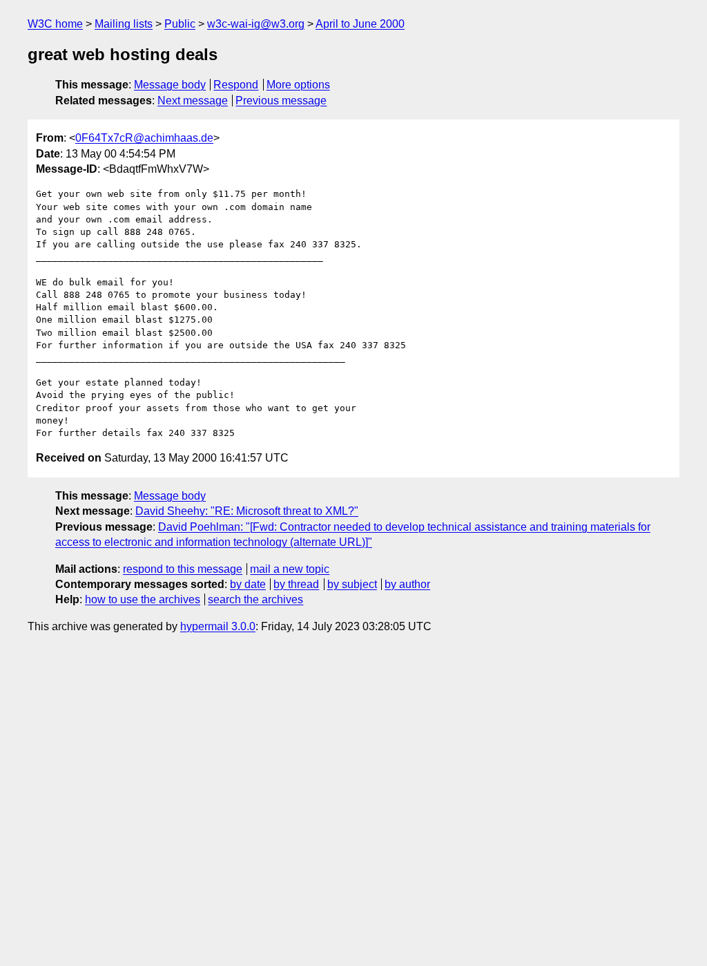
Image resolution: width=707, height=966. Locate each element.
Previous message (281, 100)
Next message (192, 100)
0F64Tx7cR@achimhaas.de (144, 138)
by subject (352, 584)
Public (179, 24)
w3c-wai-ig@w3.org (255, 24)
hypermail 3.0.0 (217, 626)
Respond (235, 85)
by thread (296, 584)
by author (407, 584)
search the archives (255, 599)
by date (248, 584)
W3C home (55, 24)
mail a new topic (289, 569)
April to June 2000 (360, 24)
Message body (170, 85)
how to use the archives (142, 599)
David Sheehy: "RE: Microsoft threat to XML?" (246, 511)
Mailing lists (124, 24)
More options (298, 85)
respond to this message (182, 569)
